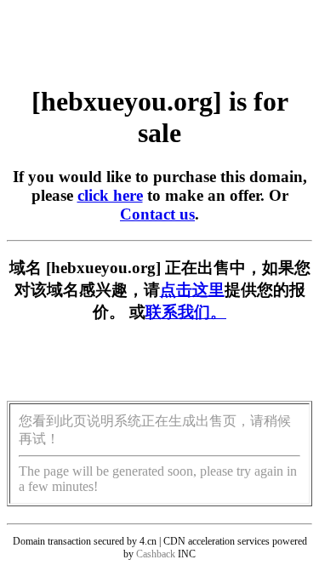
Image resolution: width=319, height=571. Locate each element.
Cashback (155, 554)
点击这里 (192, 290)
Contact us (157, 214)
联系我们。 (185, 312)
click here (110, 195)
